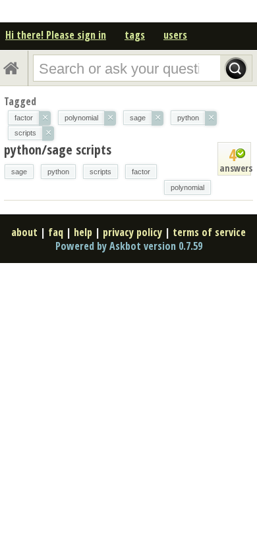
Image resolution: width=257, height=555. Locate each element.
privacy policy (132, 232)
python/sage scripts (57, 149)
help (83, 232)
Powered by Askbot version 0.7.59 (128, 246)
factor (141, 172)
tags (135, 35)
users (175, 35)
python (58, 172)
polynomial (187, 187)
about (24, 232)
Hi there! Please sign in (55, 35)
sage (19, 172)
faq (55, 232)
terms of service (209, 232)
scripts (100, 172)
